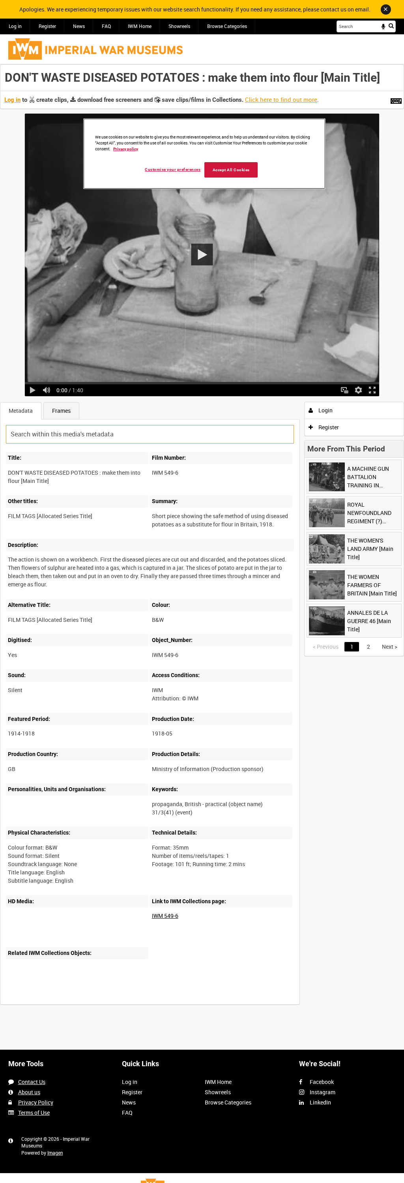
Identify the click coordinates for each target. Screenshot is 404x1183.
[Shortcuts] (396, 99)
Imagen (55, 1152)
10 (63, 1003)
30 (87, 1003)
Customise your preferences (172, 169)
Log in (15, 26)
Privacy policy (125, 149)
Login (325, 410)
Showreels (179, 26)
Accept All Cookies (231, 170)
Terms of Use (34, 1112)
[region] (204, 153)
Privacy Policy (35, 1102)
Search (391, 25)
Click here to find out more (281, 99)
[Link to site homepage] (95, 49)
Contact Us (31, 1082)
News (79, 26)
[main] (202, 538)
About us (29, 1092)
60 (111, 1003)
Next (389, 646)
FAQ (106, 26)
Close (386, 9)
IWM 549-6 (165, 915)
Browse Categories (227, 26)
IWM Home (140, 26)
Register (47, 26)
